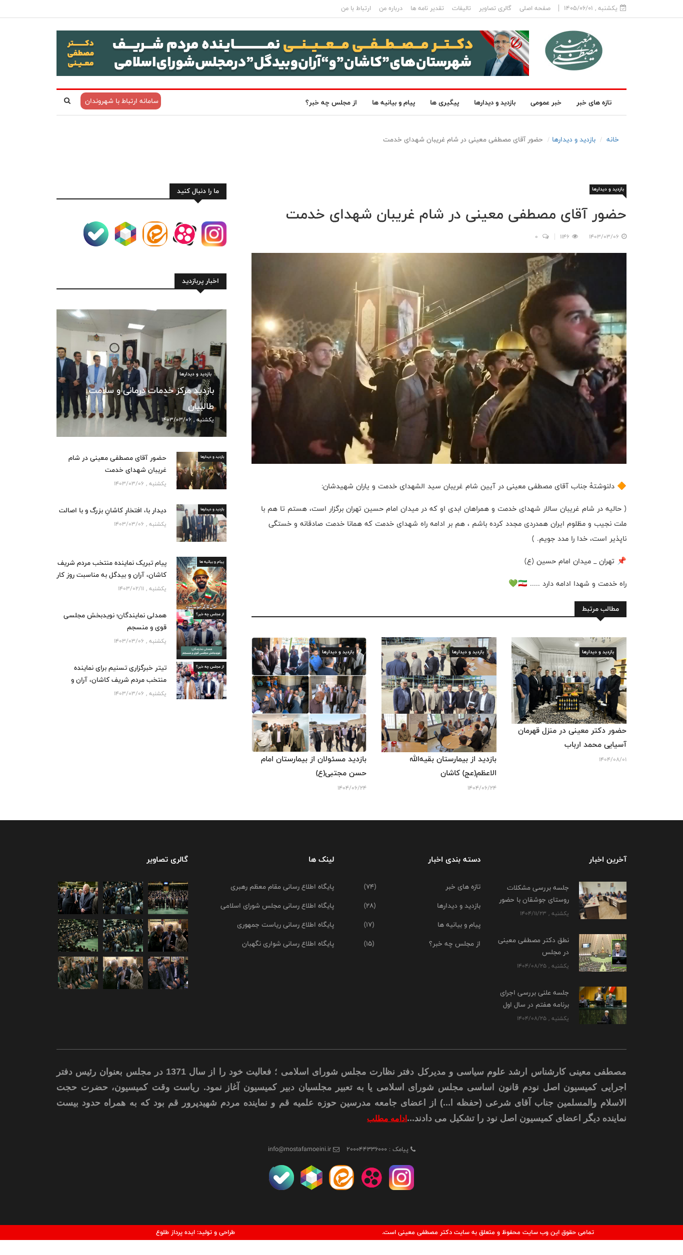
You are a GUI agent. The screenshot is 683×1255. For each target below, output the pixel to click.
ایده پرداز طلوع (175, 1232)
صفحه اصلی (535, 8)
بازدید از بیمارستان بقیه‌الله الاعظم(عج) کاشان (453, 766)
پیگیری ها (444, 102)
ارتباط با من (356, 8)
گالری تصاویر (495, 8)
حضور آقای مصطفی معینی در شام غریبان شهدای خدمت (117, 464)
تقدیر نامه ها (427, 8)
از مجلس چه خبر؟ (331, 102)
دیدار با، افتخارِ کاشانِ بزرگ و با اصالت (112, 510)
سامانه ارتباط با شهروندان (120, 101)
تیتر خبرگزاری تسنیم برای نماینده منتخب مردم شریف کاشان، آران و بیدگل (118, 680)
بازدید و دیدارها (495, 102)
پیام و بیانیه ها (393, 102)
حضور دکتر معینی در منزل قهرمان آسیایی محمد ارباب (572, 737)
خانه (612, 139)
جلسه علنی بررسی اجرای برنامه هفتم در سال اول (534, 999)
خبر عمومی (546, 102)
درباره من (390, 8)
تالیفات (461, 8)
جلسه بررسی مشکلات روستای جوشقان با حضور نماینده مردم (534, 900)
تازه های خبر (594, 102)
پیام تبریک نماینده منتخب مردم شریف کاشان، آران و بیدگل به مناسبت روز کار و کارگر (111, 575)
